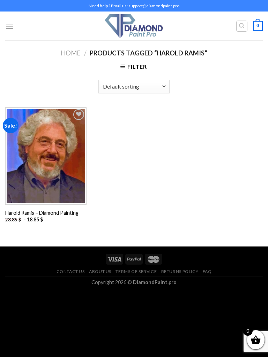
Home (71, 53)
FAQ (207, 271)
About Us (100, 271)
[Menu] (9, 26)
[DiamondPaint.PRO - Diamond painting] (134, 26)
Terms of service (136, 271)
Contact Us (71, 271)
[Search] (242, 26)
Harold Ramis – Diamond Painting (42, 213)
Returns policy (180, 271)
